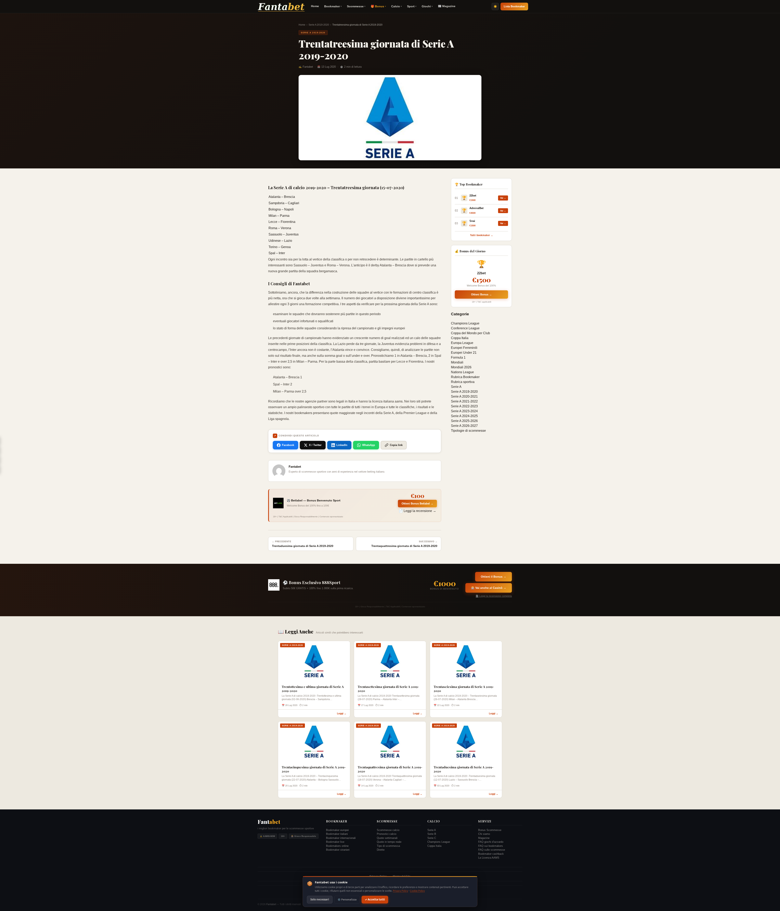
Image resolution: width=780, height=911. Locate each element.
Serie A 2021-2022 (464, 401)
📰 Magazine (446, 6)
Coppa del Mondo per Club (470, 333)
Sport (411, 6)
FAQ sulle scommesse (491, 849)
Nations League (462, 372)
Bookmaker (333, 6)
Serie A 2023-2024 (464, 411)
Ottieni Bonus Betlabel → (417, 503)
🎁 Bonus (378, 6)
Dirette (381, 849)
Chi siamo (484, 833)
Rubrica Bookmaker (465, 377)
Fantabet (271, 904)
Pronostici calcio (386, 833)
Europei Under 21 (464, 352)
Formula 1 (458, 357)
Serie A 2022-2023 (464, 406)
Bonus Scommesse (489, 830)
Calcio (396, 6)
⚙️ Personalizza (347, 899)
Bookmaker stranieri (338, 849)
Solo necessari (319, 899)
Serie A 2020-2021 (464, 396)
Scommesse (356, 6)
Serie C (431, 837)
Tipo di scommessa (388, 845)
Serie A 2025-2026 (464, 421)
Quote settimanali (387, 837)
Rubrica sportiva (462, 382)
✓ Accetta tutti (375, 899)
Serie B (431, 833)
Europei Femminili (464, 347)
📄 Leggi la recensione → (417, 511)
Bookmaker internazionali (341, 837)
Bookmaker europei (337, 830)
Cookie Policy (417, 891)
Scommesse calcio (388, 830)
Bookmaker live (335, 841)
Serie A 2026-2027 (464, 425)
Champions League (465, 323)
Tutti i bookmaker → (481, 235)
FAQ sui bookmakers (490, 845)
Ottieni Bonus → (481, 294)
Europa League (462, 343)
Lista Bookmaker (514, 6)
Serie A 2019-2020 (319, 24)
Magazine (484, 837)
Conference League (465, 328)
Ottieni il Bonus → (493, 576)
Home (315, 6)
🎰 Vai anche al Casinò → (488, 587)
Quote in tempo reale (389, 841)
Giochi (427, 6)
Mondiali (457, 362)
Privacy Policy (400, 891)
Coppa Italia (459, 338)
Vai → (503, 198)
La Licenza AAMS (488, 857)
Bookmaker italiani (337, 833)
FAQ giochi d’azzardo (490, 841)
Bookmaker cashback (491, 853)
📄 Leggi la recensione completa (494, 596)
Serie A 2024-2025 (464, 416)
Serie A (456, 386)
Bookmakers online (337, 845)
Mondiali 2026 (461, 367)
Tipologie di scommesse (468, 430)
